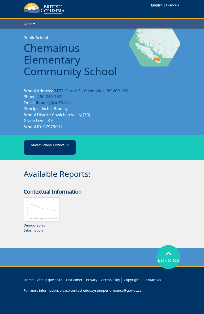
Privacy (91, 279)
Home (28, 279)
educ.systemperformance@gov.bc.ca (112, 290)
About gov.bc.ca (49, 279)
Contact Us (152, 279)
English (157, 5)
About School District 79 (50, 145)
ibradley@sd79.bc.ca (55, 102)
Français (172, 5)
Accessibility (110, 279)
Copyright (132, 279)
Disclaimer (74, 279)
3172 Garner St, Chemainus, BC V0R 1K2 (91, 90)
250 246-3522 (50, 96)
